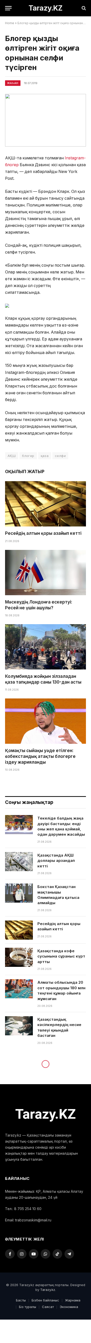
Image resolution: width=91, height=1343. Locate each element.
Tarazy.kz (47, 1290)
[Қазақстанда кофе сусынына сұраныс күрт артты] (19, 957)
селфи (60, 456)
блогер (28, 456)
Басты (21, 1300)
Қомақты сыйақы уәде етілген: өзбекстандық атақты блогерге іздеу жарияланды (40, 756)
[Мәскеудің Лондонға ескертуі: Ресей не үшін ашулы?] (45, 572)
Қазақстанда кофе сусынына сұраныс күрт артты (61, 956)
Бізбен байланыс (45, 1300)
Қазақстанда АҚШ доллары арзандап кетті (56, 860)
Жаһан (12, 83)
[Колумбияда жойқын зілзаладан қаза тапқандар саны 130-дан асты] (45, 646)
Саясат (48, 1307)
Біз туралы (27, 1307)
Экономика (69, 1307)
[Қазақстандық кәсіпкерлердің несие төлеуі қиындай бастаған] (19, 1025)
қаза (45, 456)
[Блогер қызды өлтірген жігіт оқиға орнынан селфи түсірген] (45, 120)
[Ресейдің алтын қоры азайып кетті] (45, 503)
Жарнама (72, 1300)
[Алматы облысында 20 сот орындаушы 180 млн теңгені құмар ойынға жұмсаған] (19, 988)
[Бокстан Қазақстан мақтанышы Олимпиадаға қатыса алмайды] (19, 893)
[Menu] (8, 8)
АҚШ (12, 456)
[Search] (83, 8)
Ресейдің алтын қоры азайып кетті (43, 533)
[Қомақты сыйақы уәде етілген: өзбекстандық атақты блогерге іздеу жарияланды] (45, 721)
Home (9, 23)
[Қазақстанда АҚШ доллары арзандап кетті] (19, 861)
